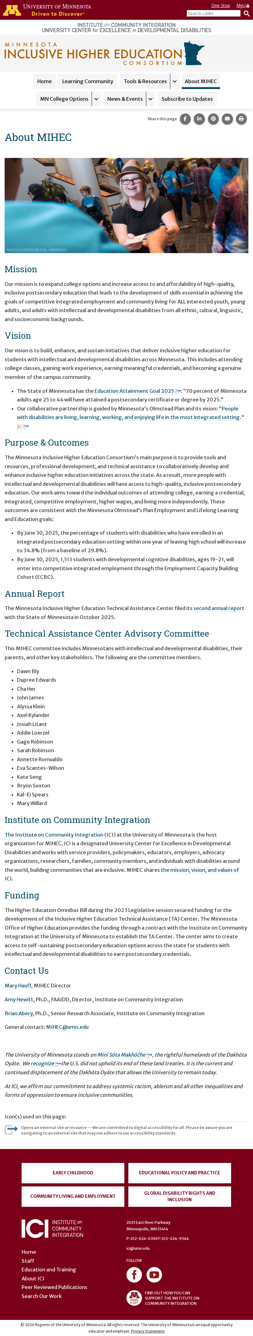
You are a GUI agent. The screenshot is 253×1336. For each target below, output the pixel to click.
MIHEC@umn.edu (67, 1027)
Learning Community (87, 81)
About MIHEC (201, 81)
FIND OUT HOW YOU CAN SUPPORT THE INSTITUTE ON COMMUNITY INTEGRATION (172, 1298)
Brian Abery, (19, 1013)
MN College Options (64, 99)
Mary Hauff (18, 985)
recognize (43, 1063)
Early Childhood (73, 1173)
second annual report (218, 608)
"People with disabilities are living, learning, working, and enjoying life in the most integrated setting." (130, 413)
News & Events (125, 99)
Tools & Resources (145, 81)
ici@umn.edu (138, 1248)
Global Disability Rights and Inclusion (179, 1196)
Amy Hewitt (19, 999)
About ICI (33, 1278)
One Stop (220, 5)
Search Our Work (42, 1296)
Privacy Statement (148, 1331)
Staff (28, 1261)
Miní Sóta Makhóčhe (121, 1055)
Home (44, 81)
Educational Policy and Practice (179, 1173)
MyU (241, 5)
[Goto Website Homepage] (105, 52)
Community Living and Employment (73, 1196)
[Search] (245, 13)
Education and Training (49, 1269)
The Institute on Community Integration (54, 835)
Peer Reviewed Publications (54, 1287)
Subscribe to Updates (187, 99)
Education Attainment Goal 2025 (134, 391)
